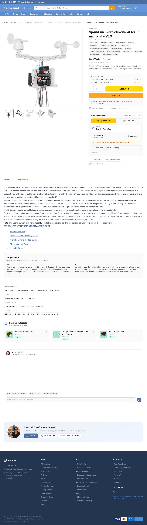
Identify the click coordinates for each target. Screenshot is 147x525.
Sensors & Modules (113, 51)
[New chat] (136, 353)
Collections (15, 22)
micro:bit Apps (16, 248)
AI (88, 14)
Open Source (46, 493)
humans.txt (118, 482)
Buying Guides (46, 490)
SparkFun (93, 45)
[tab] (103, 120)
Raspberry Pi (46, 471)
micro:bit (128, 48)
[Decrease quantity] (91, 88)
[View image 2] (19, 113)
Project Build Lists (47, 486)
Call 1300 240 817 (84, 468)
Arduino (44, 475)
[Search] (112, 8)
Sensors (131, 42)
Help (71, 14)
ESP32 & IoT (45, 482)
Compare (113, 108)
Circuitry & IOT (52, 22)
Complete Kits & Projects (73, 22)
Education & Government (86, 475)
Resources (34, 14)
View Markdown (114, 159)
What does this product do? (16, 393)
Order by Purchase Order (87, 482)
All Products (94, 42)
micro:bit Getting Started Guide (23, 240)
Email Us (32, 436)
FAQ (78, 493)
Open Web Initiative (121, 464)
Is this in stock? (35, 393)
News (15, 14)
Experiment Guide (17, 231)
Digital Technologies (32, 22)
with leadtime (106, 82)
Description (9, 179)
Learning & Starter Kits (110, 54)
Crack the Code (47, 497)
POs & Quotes (82, 479)
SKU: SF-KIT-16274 (95, 39)
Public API (117, 475)
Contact (80, 14)
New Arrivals (120, 42)
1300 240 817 (49, 436)
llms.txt (116, 479)
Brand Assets (82, 490)
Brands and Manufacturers (99, 48)
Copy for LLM (97, 159)
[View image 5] (51, 113)
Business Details (83, 486)
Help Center (81, 464)
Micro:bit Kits (127, 51)
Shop (23, 14)
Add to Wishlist (98, 108)
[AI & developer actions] (140, 31)
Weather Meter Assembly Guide (24, 236)
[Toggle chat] (139, 353)
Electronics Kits (117, 48)
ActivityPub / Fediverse (122, 468)
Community (60, 14)
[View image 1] (8, 113)
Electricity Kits (95, 54)
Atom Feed (118, 471)
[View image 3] (29, 113)
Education (48, 14)
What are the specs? (50, 393)
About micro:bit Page (19, 244)
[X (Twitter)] (114, 491)
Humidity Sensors (107, 42)
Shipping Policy (83, 497)
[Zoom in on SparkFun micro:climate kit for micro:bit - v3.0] (43, 67)
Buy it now (116, 95)
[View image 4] (40, 113)
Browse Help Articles (71, 436)
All (8, 14)
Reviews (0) (23, 179)
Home (6, 22)
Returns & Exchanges (85, 501)
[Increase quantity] (101, 88)
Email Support (82, 471)
